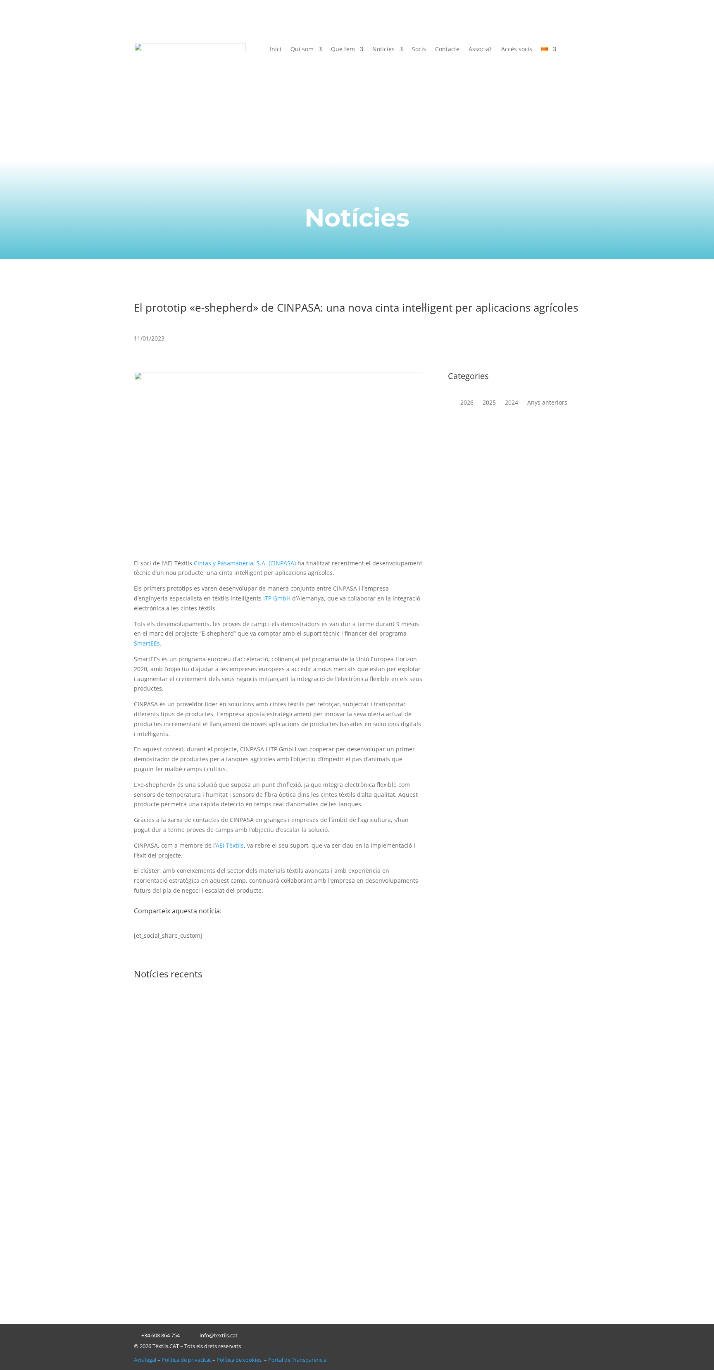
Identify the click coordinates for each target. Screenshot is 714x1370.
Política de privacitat (186, 1359)
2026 (467, 403)
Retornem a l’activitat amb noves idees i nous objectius (238, 1021)
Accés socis (516, 49)
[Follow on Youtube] (573, 1339)
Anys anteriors (547, 403)
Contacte (447, 49)
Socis (419, 49)
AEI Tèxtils (230, 845)
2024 (511, 403)
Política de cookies (240, 1359)
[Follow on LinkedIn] (524, 1339)
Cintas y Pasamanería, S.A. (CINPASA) (245, 563)
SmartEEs (147, 643)
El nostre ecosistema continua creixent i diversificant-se (239, 1120)
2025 (489, 403)
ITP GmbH (276, 598)
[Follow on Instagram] (557, 1339)
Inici (275, 49)
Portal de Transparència (297, 1359)
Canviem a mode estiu (181, 1208)
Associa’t (480, 49)
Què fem (343, 49)
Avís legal (145, 1359)
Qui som (302, 49)
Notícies (383, 49)
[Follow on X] (540, 1339)
